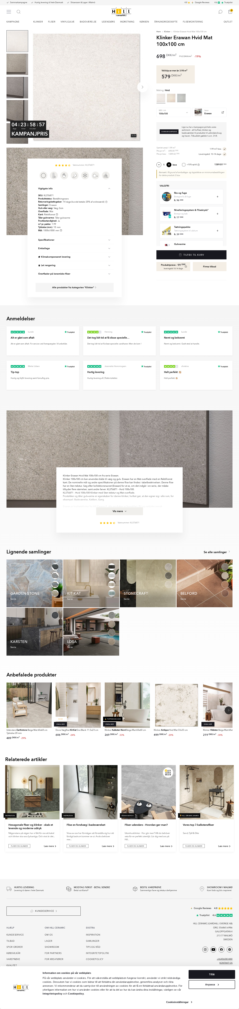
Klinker (167, 32)
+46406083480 (224, 959)
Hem (158, 32)
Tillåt (212, 974)
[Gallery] (86, 87)
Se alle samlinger (216, 552)
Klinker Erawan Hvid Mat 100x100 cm (190, 32)
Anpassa (210, 984)
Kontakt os (225, 963)
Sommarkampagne (18, 3)
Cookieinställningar (177, 1002)
